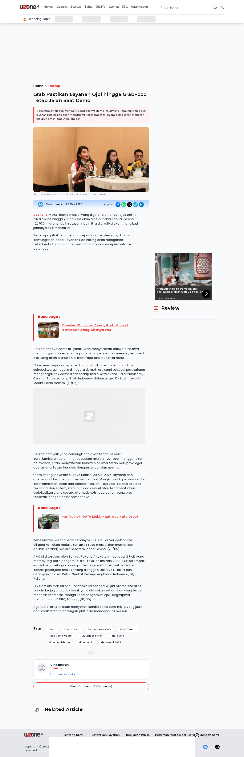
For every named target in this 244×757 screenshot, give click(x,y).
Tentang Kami (73, 735)
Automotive (139, 7)
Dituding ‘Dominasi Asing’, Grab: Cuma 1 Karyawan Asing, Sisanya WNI (95, 327)
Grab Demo (127, 629)
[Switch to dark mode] (215, 7)
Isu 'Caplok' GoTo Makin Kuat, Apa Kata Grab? (100, 516)
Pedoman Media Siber (170, 735)
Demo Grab (71, 629)
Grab (52, 629)
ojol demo (118, 635)
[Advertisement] (18, 87)
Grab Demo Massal (60, 635)
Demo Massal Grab (99, 629)
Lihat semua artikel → (63, 674)
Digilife (100, 7)
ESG (125, 7)
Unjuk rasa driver (92, 635)
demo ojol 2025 (111, 642)
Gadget (61, 7)
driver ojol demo (59, 642)
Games (113, 7)
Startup (75, 7)
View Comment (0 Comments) (91, 686)
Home (48, 7)
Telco (88, 7)
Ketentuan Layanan (106, 735)
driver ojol (85, 642)
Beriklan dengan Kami (203, 735)
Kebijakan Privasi (138, 735)
